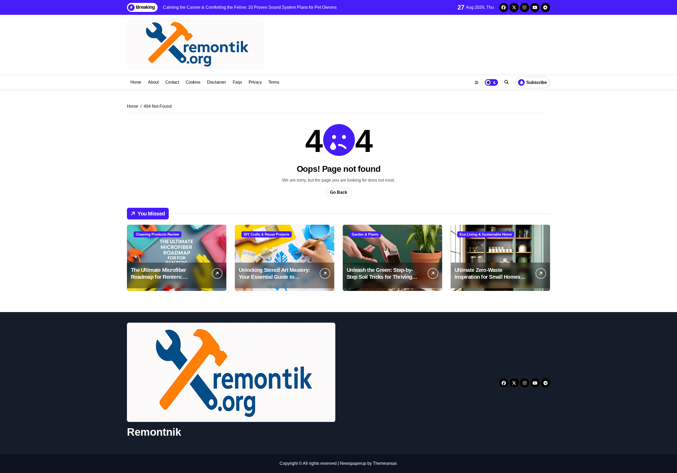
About (153, 82)
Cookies (193, 82)
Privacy (255, 82)
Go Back (338, 192)
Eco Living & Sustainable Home (486, 234)
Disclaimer (216, 82)
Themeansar (384, 463)
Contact (172, 82)
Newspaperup (353, 463)
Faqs (237, 82)
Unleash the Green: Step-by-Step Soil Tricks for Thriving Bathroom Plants (380, 277)
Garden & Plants (365, 234)
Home (135, 82)
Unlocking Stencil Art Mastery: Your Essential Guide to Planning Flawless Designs (274, 277)
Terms (273, 82)
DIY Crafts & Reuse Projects (266, 234)
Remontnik (154, 432)
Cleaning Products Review (157, 234)
